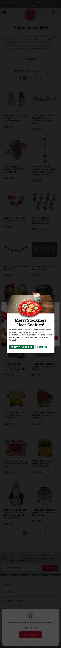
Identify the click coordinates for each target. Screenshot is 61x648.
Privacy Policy (15, 340)
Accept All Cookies (21, 347)
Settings (42, 347)
